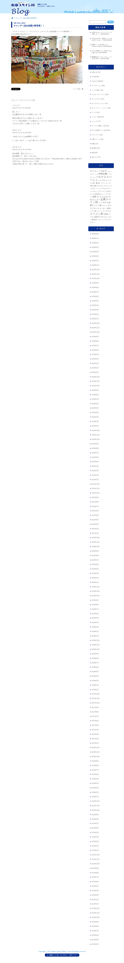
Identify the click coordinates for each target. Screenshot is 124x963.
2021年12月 (96, 484)
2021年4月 (95, 519)
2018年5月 (95, 671)
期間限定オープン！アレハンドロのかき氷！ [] (102, 57)
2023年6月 (95, 403)
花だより (94, 157)
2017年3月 (95, 734)
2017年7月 (95, 716)
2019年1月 (95, 636)
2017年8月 (95, 712)
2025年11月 (96, 274)
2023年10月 (96, 385)
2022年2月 (95, 475)
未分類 (94, 148)
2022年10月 (96, 439)
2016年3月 (95, 788)
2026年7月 (95, 238)
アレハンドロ (103, 191)
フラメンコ (108, 186)
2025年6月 (95, 296)
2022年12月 (96, 430)
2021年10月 (96, 493)
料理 (93, 143)
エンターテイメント (98, 94)
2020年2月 (95, 578)
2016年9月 (95, 761)
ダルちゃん (104, 217)
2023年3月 (95, 417)
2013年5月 (95, 939)
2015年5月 (95, 832)
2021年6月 (95, 511)
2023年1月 (95, 426)
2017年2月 (95, 738)
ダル (104, 180)
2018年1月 (95, 689)
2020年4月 (95, 573)
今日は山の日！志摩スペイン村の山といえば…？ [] (102, 39)
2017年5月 (95, 725)
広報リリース (96, 139)
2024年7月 (95, 345)
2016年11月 (96, 752)
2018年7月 (95, 663)
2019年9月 (95, 600)
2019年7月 (95, 609)
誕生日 (94, 220)
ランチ (100, 202)
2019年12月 (96, 587)
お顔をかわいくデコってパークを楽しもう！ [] (102, 33)
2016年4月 (95, 783)
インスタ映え (96, 90)
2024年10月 (96, 332)
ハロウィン (100, 219)
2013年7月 (95, 930)
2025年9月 (95, 283)
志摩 (94, 197)
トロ (99, 180)
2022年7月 (95, 453)
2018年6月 (95, 667)
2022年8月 (95, 448)
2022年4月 (95, 466)
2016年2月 (95, 792)
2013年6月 (95, 935)
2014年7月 (95, 877)
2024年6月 (95, 350)
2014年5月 (95, 886)
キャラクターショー (98, 103)
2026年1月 (95, 265)
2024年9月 (95, 336)
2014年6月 (95, 881)
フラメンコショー (106, 183)
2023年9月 (95, 390)
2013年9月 (95, 922)
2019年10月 (96, 595)
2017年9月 (95, 707)
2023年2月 (95, 421)
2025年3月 (95, 310)
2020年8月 (95, 555)
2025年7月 (95, 292)
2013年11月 (96, 913)
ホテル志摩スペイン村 (99, 130)
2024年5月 (95, 354)
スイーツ (99, 211)
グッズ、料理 (96, 117)
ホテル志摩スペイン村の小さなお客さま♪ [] (102, 51)
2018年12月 (96, 640)
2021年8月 (95, 502)
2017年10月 (96, 703)
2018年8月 (95, 658)
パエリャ (104, 205)
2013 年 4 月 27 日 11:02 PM (21, 149)
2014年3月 (95, 895)
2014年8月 (95, 872)
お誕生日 (97, 217)
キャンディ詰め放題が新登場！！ (29, 25)
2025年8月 (95, 287)
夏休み (98, 183)
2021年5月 (95, 515)
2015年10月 (96, 810)
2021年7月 (95, 506)
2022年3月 (95, 470)
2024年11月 (96, 327)
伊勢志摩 (102, 174)
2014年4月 (95, 890)
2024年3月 (95, 363)
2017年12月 (96, 694)
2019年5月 (95, 618)
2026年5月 (95, 247)
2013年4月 (95, 944)
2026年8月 (95, 234)
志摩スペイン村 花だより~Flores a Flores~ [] (102, 45)
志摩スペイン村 (100, 201)
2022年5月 (95, 461)
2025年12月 (96, 269)
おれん (14, 130)
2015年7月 (95, 823)
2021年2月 (95, 528)
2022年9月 (95, 444)
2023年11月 (96, 381)
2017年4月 (95, 729)
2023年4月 (95, 412)
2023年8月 (95, 394)
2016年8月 (95, 765)
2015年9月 (95, 814)
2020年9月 (95, 551)
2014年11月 (96, 859)
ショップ (94, 121)
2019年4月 (95, 622)
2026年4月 (95, 251)
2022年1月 (95, 479)
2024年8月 (95, 341)
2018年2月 (95, 685)
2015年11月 (96, 805)
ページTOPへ (77, 89)
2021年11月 (96, 488)
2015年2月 (95, 846)
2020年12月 (96, 537)
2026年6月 (95, 243)
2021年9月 (95, 497)
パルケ (103, 170)
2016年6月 (95, 774)
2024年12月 (96, 323)
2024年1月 (95, 372)
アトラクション (97, 85)
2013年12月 (96, 908)
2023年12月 (96, 377)
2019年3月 (95, 627)
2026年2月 (95, 260)
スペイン (94, 171)
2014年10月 (96, 864)
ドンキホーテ (104, 188)
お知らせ (94, 72)
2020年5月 (95, 569)
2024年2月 (95, 368)
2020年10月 (96, 546)
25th (91, 186)
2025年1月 (95, 319)
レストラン (95, 134)
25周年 (106, 214)
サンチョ (100, 186)
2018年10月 (96, 649)
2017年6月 (95, 720)
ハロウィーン (94, 188)
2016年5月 (95, 779)
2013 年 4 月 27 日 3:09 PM (21, 108)
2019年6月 (95, 613)
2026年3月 (95, 256)
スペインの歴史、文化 (99, 126)
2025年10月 (96, 278)
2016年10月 (96, 756)
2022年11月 (96, 435)
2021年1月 (95, 533)
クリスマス (107, 211)
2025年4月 (95, 305)
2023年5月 (95, 408)
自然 (93, 152)
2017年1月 (95, 743)
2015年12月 (96, 801)
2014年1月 (95, 904)
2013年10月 (96, 917)
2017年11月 (96, 698)
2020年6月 (95, 564)
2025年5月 (95, 301)
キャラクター (96, 99)
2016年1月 (95, 796)
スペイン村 (96, 213)
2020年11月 (96, 542)
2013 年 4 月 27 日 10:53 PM (21, 133)
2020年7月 (95, 560)
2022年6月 (95, 457)
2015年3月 (95, 841)
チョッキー (102, 208)
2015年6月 (95, 828)
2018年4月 (95, 676)
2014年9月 (95, 868)
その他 (94, 76)
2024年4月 (95, 359)
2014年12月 (96, 855)
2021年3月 (95, 524)
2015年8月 (95, 819)
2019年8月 (95, 604)
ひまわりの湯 (96, 81)
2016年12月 (96, 747)
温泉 (95, 186)
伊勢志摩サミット (99, 194)
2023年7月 (95, 399)
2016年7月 (95, 770)
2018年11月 (96, 645)
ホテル (99, 197)
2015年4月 (95, 837)
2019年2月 (95, 631)
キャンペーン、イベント (100, 108)
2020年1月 (95, 582)
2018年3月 (95, 680)
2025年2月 (95, 314)
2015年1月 (95, 850)
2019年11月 (96, 591)
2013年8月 (95, 926)
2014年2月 (95, 899)
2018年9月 (95, 654)
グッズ (94, 112)
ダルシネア (96, 200)
